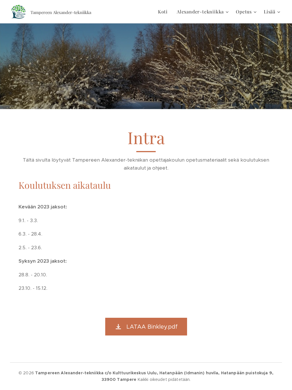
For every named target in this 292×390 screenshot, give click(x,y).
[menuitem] (164, 12)
